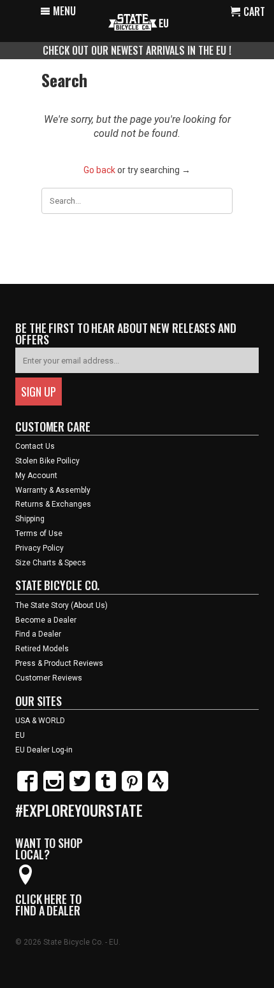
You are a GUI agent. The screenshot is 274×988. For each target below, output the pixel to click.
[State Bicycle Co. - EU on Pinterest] (132, 788)
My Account (36, 475)
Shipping (30, 518)
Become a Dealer (45, 620)
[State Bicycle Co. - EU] (138, 21)
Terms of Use (38, 533)
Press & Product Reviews (59, 663)
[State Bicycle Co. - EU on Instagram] (53, 788)
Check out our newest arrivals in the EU (136, 50)
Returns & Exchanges (53, 504)
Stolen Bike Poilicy (47, 460)
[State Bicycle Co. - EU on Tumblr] (106, 788)
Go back (99, 170)
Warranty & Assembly (52, 490)
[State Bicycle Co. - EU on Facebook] (27, 788)
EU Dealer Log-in (44, 749)
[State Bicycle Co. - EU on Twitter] (79, 788)
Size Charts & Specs (50, 562)
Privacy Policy (39, 548)
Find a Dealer (38, 634)
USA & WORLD (40, 720)
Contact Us (35, 446)
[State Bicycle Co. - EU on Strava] (158, 788)
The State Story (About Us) (61, 605)
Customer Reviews (48, 678)
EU (20, 735)
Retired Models (42, 648)
